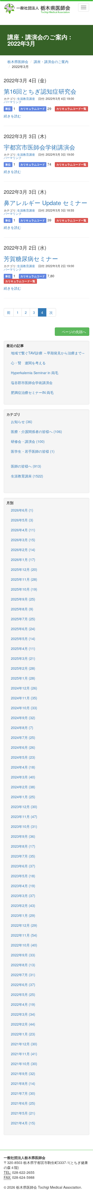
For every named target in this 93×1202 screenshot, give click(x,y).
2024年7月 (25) (23, 737)
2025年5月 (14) (23, 638)
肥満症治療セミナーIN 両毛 (32, 392)
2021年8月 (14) (23, 1083)
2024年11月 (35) (24, 697)
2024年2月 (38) (23, 786)
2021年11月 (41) (24, 1053)
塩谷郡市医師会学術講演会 (32, 382)
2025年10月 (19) (24, 589)
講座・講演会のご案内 (51, 61)
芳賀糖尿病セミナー (31, 258)
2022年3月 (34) (23, 1014)
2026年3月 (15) (23, 539)
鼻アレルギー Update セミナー (45, 202)
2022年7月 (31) (23, 974)
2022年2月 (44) (23, 1024)
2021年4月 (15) (23, 1122)
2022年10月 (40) (24, 945)
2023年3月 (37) (23, 895)
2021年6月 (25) (23, 1103)
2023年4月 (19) (23, 885)
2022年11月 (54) (24, 935)
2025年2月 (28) (23, 668)
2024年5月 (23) (23, 757)
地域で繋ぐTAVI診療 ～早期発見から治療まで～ (48, 352)
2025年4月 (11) (23, 648)
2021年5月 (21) (23, 1113)
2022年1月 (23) (23, 1033)
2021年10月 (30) (24, 1063)
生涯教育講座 (26, 98)
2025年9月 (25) (23, 599)
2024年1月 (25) (23, 796)
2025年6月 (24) (23, 628)
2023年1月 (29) (23, 915)
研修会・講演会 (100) (28, 441)
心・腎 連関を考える (28, 362)
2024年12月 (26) (24, 688)
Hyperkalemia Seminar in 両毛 (34, 372)
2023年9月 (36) (23, 836)
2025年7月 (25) (23, 618)
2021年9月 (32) (23, 1073)
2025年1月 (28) (23, 678)
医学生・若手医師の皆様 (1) (33, 451)
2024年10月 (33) (24, 707)
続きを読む (12, 115)
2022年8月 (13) (23, 964)
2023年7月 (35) (23, 856)
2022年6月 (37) (23, 984)
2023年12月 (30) (24, 806)
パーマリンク (13, 102)
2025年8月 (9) (22, 608)
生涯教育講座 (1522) (27, 475)
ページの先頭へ (73, 331)
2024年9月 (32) (23, 717)
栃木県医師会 (17, 61)
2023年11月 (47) (24, 816)
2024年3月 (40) (23, 776)
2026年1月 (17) (23, 559)
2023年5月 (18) (23, 875)
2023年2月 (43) (23, 905)
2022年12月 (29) (24, 925)
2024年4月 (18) (23, 767)
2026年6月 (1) (22, 510)
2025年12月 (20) (24, 569)
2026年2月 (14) (23, 549)
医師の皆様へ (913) (26, 466)
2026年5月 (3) (22, 519)
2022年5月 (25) (23, 994)
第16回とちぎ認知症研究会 (40, 91)
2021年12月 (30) (24, 1043)
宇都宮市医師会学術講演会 (39, 147)
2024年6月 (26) (23, 747)
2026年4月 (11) (23, 529)
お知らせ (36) (21, 421)
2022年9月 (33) (23, 954)
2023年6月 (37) (23, 865)
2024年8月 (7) (22, 727)
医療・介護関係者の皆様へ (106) (36, 431)
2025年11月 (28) (24, 579)
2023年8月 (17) (23, 846)
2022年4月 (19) (23, 1004)
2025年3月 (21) (23, 658)
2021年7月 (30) (23, 1093)
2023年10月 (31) (24, 826)
